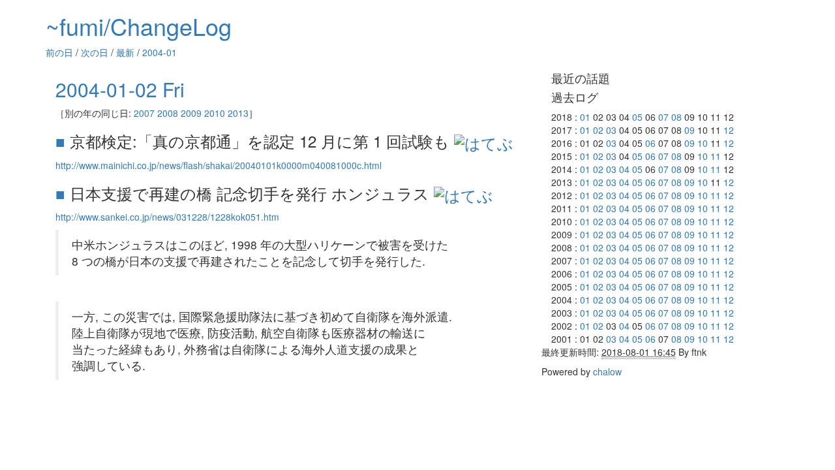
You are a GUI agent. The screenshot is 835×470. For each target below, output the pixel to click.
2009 (191, 112)
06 (650, 142)
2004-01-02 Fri (120, 89)
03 (611, 129)
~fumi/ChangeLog (139, 25)
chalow (607, 371)
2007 (144, 112)
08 (676, 116)
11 (715, 156)
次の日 (94, 52)
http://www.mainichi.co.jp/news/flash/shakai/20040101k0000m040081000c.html (218, 165)
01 (585, 116)
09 (689, 129)
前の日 (59, 52)
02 (598, 129)
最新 (125, 52)
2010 (214, 112)
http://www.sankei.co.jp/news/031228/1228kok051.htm (167, 216)
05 (637, 116)
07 (663, 116)
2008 (167, 112)
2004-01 (159, 52)
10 (702, 142)
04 (624, 169)
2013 (238, 112)
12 (728, 129)
